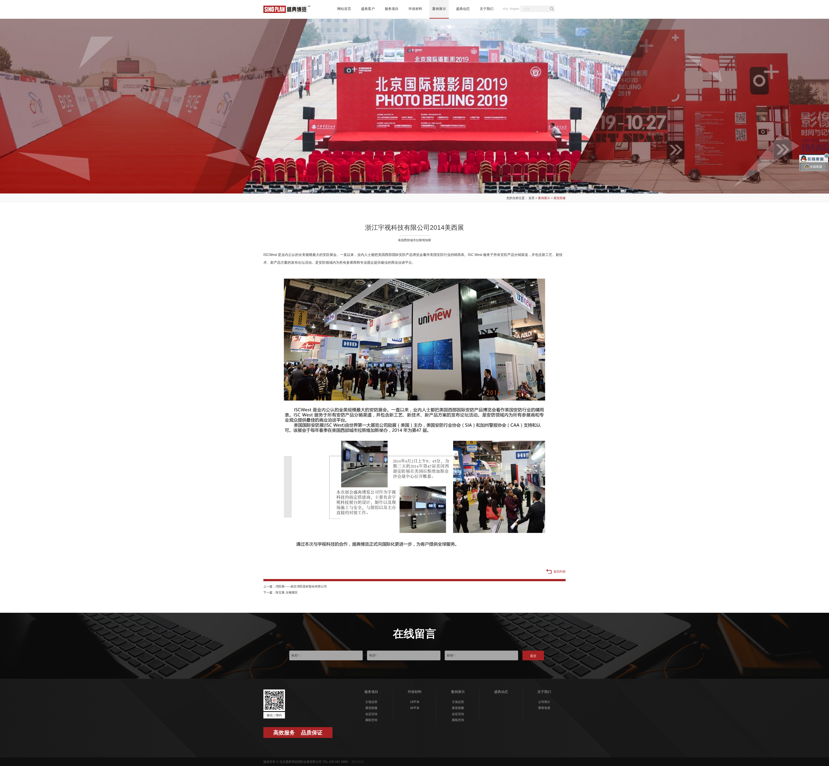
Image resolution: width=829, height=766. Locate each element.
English (514, 8)
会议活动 (371, 714)
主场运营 (371, 702)
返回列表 (559, 571)
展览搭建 (560, 198)
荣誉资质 (544, 708)
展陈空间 (371, 720)
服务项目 (392, 9)
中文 (505, 8)
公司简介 (544, 702)
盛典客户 (368, 9)
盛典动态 (463, 9)
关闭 (826, 155)
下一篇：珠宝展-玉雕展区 (280, 592)
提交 (533, 655)
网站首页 (344, 9)
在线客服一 (816, 170)
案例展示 (439, 9)
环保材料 (415, 9)
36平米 (414, 708)
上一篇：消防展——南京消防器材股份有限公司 (295, 586)
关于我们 (487, 9)
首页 (531, 198)
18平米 (414, 702)
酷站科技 (358, 761)
